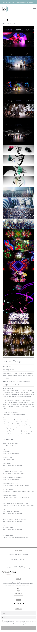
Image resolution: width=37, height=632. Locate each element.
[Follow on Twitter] (15, 603)
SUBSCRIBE (18, 608)
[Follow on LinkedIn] (18, 603)
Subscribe (18, 628)
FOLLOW (18, 599)
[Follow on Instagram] (21, 603)
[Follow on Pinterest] (24, 603)
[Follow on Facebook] (12, 603)
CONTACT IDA (18, 551)
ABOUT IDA (18, 578)
